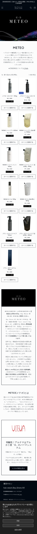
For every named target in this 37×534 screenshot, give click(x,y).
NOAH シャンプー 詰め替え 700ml (27, 131)
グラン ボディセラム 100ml (9, 268)
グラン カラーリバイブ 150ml (10, 234)
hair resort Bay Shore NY (14, 488)
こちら (20, 494)
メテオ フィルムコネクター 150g (27, 96)
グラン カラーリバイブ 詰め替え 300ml (27, 234)
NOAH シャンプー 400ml (10, 130)
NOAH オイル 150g (10, 199)
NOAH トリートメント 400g (10, 165)
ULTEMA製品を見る (18, 468)
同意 (18, 521)
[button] (2, 8)
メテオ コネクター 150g (9, 96)
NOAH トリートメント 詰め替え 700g (27, 165)
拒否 (18, 525)
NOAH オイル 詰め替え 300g (27, 200)
